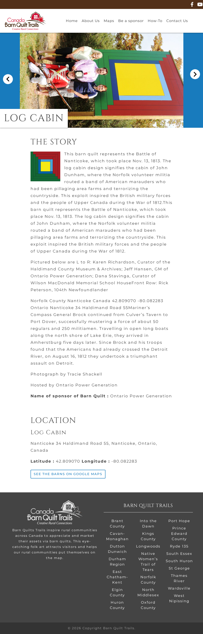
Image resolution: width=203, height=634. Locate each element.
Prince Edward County (179, 533)
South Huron (179, 561)
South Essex (179, 553)
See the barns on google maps (68, 474)
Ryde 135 (179, 546)
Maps (109, 21)
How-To (155, 21)
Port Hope (179, 521)
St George (179, 568)
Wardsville (179, 588)
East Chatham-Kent (117, 577)
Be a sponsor (131, 21)
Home (72, 21)
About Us (91, 21)
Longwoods (148, 546)
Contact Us (177, 21)
